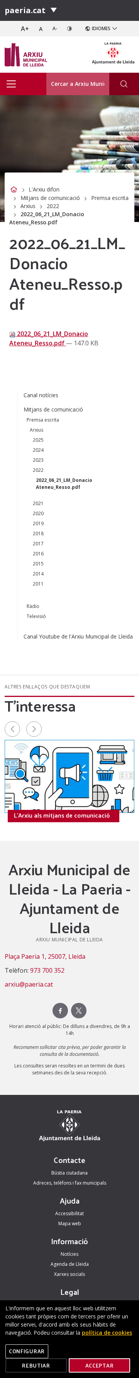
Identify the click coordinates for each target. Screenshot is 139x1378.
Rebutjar (36, 1365)
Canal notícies (41, 395)
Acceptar (99, 1365)
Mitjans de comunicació (50, 197)
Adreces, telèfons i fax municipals (69, 1183)
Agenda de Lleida (70, 1264)
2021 (38, 503)
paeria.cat (25, 10)
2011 (38, 584)
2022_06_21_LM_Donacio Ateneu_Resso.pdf (48, 338)
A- (55, 28)
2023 (38, 460)
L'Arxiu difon (44, 189)
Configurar (27, 1351)
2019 (38, 523)
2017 (38, 543)
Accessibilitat (69, 1213)
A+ (25, 28)
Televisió (36, 616)
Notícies (69, 1254)
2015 (38, 563)
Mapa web (69, 1223)
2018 (38, 533)
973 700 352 (47, 970)
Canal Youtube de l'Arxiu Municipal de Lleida (78, 636)
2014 (38, 573)
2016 (38, 553)
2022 (53, 206)
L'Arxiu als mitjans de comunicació (62, 815)
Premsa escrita (110, 197)
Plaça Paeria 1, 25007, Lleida (45, 956)
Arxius (28, 206)
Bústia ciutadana (69, 1173)
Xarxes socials (69, 1274)
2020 (38, 513)
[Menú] (54, 10)
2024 (38, 450)
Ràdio (33, 606)
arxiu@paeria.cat (29, 984)
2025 (38, 440)
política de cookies (107, 1332)
